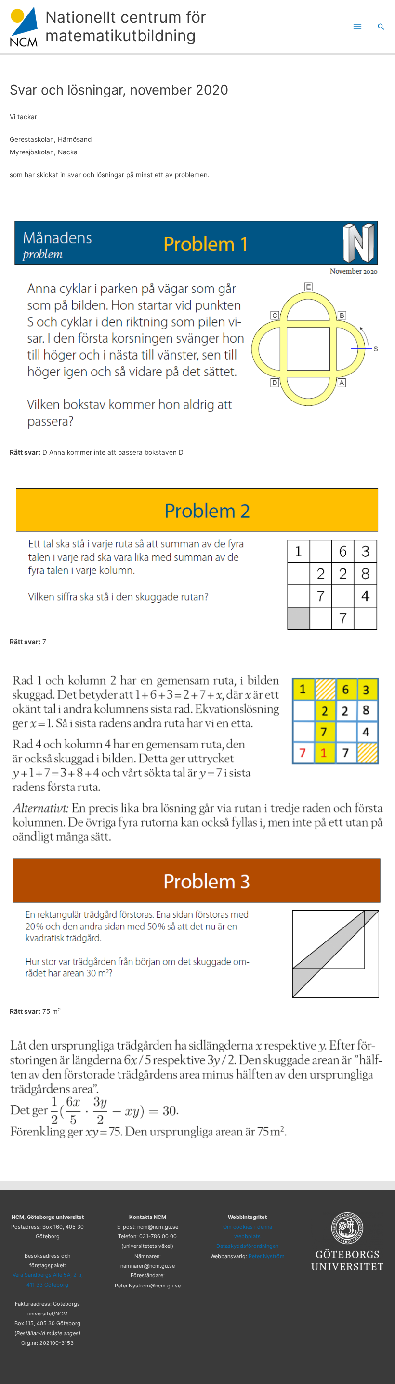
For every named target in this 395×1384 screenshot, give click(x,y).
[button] (381, 26)
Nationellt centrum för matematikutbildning (125, 26)
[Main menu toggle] (358, 27)
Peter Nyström (267, 1256)
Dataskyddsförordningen (247, 1246)
